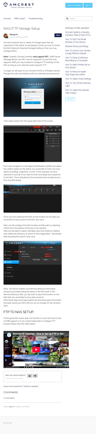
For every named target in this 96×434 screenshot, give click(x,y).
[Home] (19, 5)
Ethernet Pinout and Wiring (76, 46)
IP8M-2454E (19, 18)
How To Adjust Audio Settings (78, 79)
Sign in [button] (87, 5)
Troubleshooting (35, 18)
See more (70, 99)
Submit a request (31, 386)
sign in (11, 407)
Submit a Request (74, 5)
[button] (29, 376)
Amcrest (7, 18)
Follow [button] (58, 35)
